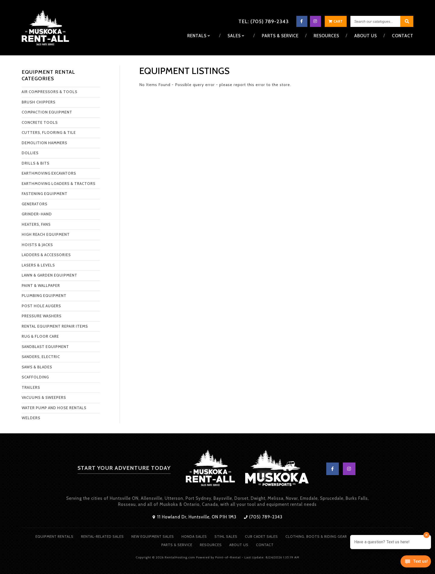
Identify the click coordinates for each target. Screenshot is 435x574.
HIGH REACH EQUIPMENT (46, 234)
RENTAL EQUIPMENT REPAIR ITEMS (55, 326)
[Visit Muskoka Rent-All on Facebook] (301, 21)
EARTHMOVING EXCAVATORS (49, 173)
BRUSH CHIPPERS (38, 102)
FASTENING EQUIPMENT (44, 194)
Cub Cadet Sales (261, 536)
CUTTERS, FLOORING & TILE (49, 132)
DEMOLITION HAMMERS (44, 143)
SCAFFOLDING (35, 377)
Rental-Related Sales (102, 536)
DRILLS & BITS (35, 163)
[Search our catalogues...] (406, 21)
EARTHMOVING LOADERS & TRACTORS (58, 183)
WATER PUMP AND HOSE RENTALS (54, 408)
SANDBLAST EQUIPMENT (45, 347)
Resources (326, 35)
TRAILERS (31, 387)
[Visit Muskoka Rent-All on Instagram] (315, 21)
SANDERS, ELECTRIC (41, 357)
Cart (338, 21)
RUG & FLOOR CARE (40, 336)
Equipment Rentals (54, 536)
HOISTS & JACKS (37, 245)
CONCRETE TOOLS (40, 122)
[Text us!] (415, 563)
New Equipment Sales (152, 536)
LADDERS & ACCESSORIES (46, 255)
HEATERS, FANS (36, 224)
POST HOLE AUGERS (41, 306)
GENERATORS (34, 204)
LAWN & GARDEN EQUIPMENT (49, 275)
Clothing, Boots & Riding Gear (316, 536)
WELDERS (31, 418)
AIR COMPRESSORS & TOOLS (49, 92)
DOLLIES (30, 153)
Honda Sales (194, 536)
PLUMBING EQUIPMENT (44, 295)
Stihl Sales (225, 536)
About (365, 35)
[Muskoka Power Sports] (277, 469)
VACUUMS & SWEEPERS (44, 397)
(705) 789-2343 (265, 516)
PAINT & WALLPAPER (41, 285)
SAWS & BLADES (37, 367)
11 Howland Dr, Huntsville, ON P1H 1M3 (196, 516)
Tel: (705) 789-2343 (263, 21)
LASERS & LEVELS (38, 265)
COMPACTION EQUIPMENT (47, 112)
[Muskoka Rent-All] (210, 469)
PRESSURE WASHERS (41, 316)
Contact (402, 35)
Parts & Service (280, 35)
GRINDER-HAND (37, 214)
